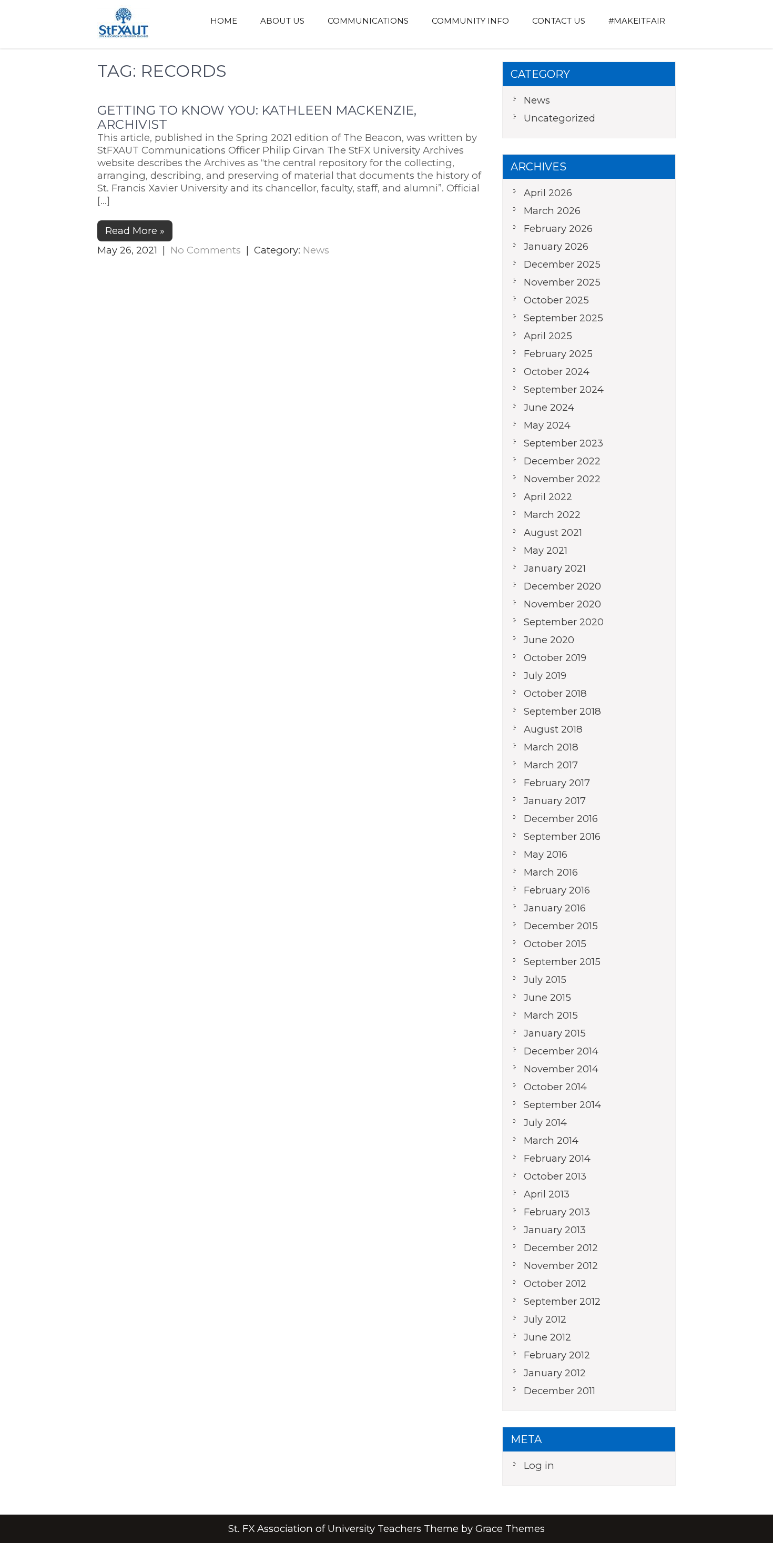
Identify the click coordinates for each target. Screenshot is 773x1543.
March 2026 (552, 211)
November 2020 (562, 604)
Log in (539, 1465)
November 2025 (562, 282)
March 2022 (552, 515)
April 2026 (548, 193)
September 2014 (562, 1105)
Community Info (470, 21)
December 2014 (561, 1051)
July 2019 (545, 675)
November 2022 (562, 479)
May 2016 (545, 854)
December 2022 (562, 461)
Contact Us (558, 21)
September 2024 (564, 389)
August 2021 (553, 532)
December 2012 (561, 1248)
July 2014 (545, 1122)
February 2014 (557, 1158)
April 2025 (548, 336)
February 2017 (557, 783)
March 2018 (551, 747)
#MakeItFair (636, 21)
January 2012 (555, 1373)
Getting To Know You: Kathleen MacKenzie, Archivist (256, 117)
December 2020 (562, 586)
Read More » (135, 231)
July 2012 (545, 1319)
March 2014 (551, 1140)
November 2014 (561, 1069)
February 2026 (558, 228)
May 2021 (545, 550)
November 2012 (561, 1266)
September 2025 (563, 318)
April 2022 (548, 497)
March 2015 (551, 1015)
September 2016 (562, 836)
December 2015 (561, 926)
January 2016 (555, 908)
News (316, 250)
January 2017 (555, 801)
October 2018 (555, 693)
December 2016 (561, 819)
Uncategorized (559, 118)
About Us (282, 21)
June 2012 (547, 1337)
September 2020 (564, 622)
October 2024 (556, 372)
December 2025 (562, 264)
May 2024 (547, 425)
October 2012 (555, 1283)
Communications (368, 21)
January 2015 (555, 1033)
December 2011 (559, 1391)
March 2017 (551, 765)
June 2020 (549, 640)
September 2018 (562, 711)
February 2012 (557, 1355)
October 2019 (555, 658)
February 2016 (557, 890)
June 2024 (549, 407)
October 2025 (556, 300)
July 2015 (545, 979)
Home (223, 21)
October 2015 (555, 944)
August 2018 (553, 729)
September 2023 (563, 443)
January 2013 (555, 1230)
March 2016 (551, 872)
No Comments (205, 250)
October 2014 (555, 1087)
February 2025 (558, 354)
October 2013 (555, 1176)
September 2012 (562, 1301)
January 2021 (555, 568)
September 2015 (562, 962)
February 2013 (557, 1212)
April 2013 (546, 1194)
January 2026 (556, 246)
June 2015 (547, 997)
